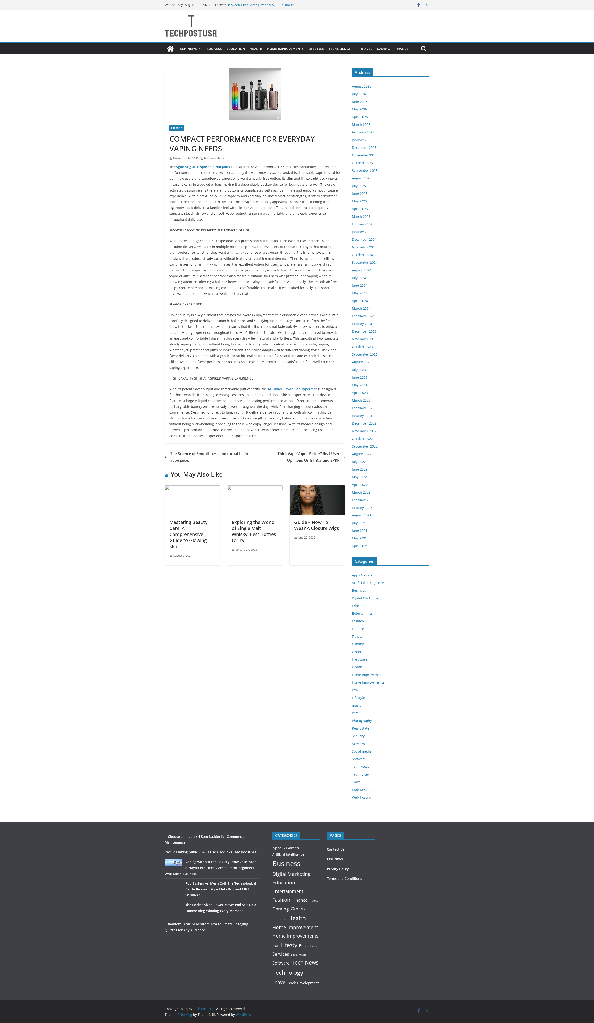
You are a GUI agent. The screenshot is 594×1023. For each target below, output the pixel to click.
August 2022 (361, 454)
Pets (355, 713)
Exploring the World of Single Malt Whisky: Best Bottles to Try (254, 531)
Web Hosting (362, 797)
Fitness (357, 636)
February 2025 (363, 224)
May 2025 (359, 201)
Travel (366, 48)
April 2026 (360, 117)
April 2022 (360, 484)
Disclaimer (335, 859)
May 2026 (359, 109)
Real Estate (360, 728)
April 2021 (360, 546)
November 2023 (364, 339)
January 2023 (362, 415)
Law (355, 690)
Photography (362, 720)
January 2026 (362, 140)
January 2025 (362, 232)
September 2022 (365, 446)
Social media (362, 751)
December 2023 (364, 331)
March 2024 (361, 308)
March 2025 (361, 216)
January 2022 (362, 507)
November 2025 (364, 155)
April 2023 (360, 392)
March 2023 (361, 400)
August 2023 (361, 362)
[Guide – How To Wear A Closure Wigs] (317, 488)
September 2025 (365, 170)
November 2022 (364, 431)
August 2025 (361, 178)
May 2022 (359, 477)
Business (214, 48)
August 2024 (361, 270)
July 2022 (359, 461)
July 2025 (359, 186)
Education (235, 48)
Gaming (383, 48)
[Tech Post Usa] (170, 48)
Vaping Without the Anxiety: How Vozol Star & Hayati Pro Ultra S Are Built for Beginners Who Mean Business (210, 868)
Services (358, 743)
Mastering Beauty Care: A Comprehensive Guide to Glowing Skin (188, 534)
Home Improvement (367, 674)
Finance (401, 48)
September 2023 (365, 354)
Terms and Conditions (344, 878)
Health (256, 48)
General (358, 652)
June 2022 (359, 469)
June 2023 (359, 377)
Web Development (366, 789)
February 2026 (363, 132)
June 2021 (359, 530)
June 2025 (359, 193)
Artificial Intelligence (368, 583)
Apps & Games (363, 575)
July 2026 (359, 94)
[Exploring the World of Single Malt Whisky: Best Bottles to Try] (255, 488)
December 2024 (364, 239)
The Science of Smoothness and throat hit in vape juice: (209, 457)
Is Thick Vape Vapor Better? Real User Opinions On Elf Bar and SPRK (306, 457)
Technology (340, 48)
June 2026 (359, 101)
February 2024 (363, 316)
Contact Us (335, 849)
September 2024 (365, 262)
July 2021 (359, 523)
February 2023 (363, 408)
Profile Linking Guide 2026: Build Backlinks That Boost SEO (211, 852)
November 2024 (364, 247)
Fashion (358, 621)
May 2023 (359, 385)
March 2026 (361, 124)
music (356, 705)
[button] (199, 48)
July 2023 (359, 369)
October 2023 (362, 346)
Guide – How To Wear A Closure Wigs (316, 525)
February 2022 (363, 500)
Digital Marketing (365, 598)
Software (359, 759)
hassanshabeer (214, 158)
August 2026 (361, 86)
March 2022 (361, 492)
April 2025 (360, 209)
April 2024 (360, 301)
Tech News (187, 48)
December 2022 (364, 423)
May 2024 (359, 293)
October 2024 (362, 255)
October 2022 (362, 438)
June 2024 (359, 285)
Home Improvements (285, 48)
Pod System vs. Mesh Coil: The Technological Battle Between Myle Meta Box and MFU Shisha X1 (266, 7)
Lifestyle (316, 48)
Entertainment (363, 613)
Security (358, 736)
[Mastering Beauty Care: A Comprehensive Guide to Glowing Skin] (192, 488)
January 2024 (362, 324)
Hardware (359, 659)
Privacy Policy (338, 869)
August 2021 (361, 515)
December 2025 (364, 147)
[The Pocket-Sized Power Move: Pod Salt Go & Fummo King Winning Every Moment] (173, 910)
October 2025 (362, 163)
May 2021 (359, 538)
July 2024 (359, 278)
